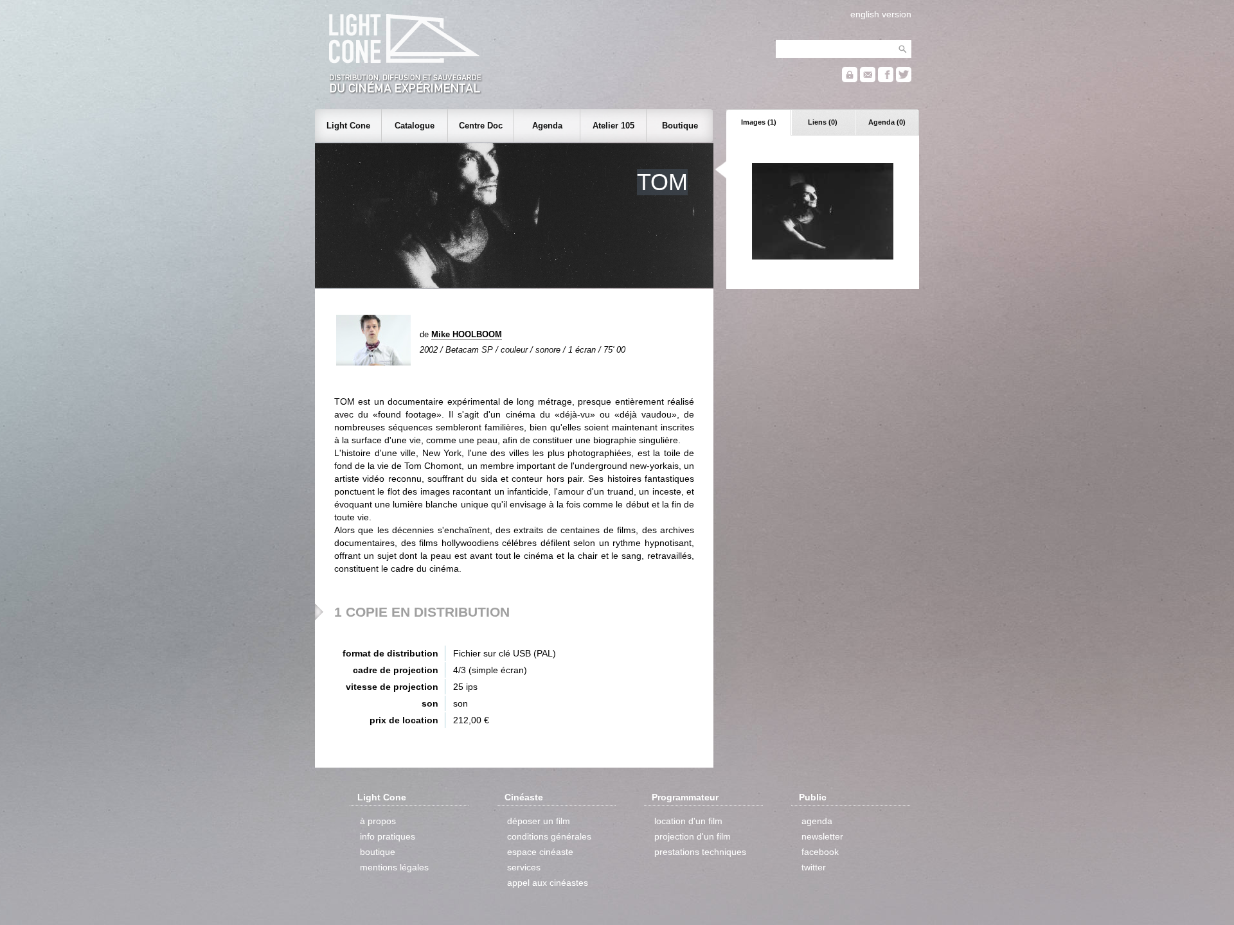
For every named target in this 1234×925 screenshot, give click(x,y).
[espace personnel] (849, 79)
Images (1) (758, 122)
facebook (820, 852)
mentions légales (394, 867)
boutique (377, 852)
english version (880, 14)
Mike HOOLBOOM (466, 334)
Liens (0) (822, 122)
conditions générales (549, 836)
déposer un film (538, 821)
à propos (378, 821)
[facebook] (885, 79)
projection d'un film (692, 836)
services (524, 867)
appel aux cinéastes (547, 882)
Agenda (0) (887, 122)
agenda (816, 821)
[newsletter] (867, 79)
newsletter (822, 836)
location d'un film (688, 821)
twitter (813, 867)
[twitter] (903, 79)
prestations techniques (700, 852)
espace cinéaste (540, 852)
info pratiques (387, 836)
